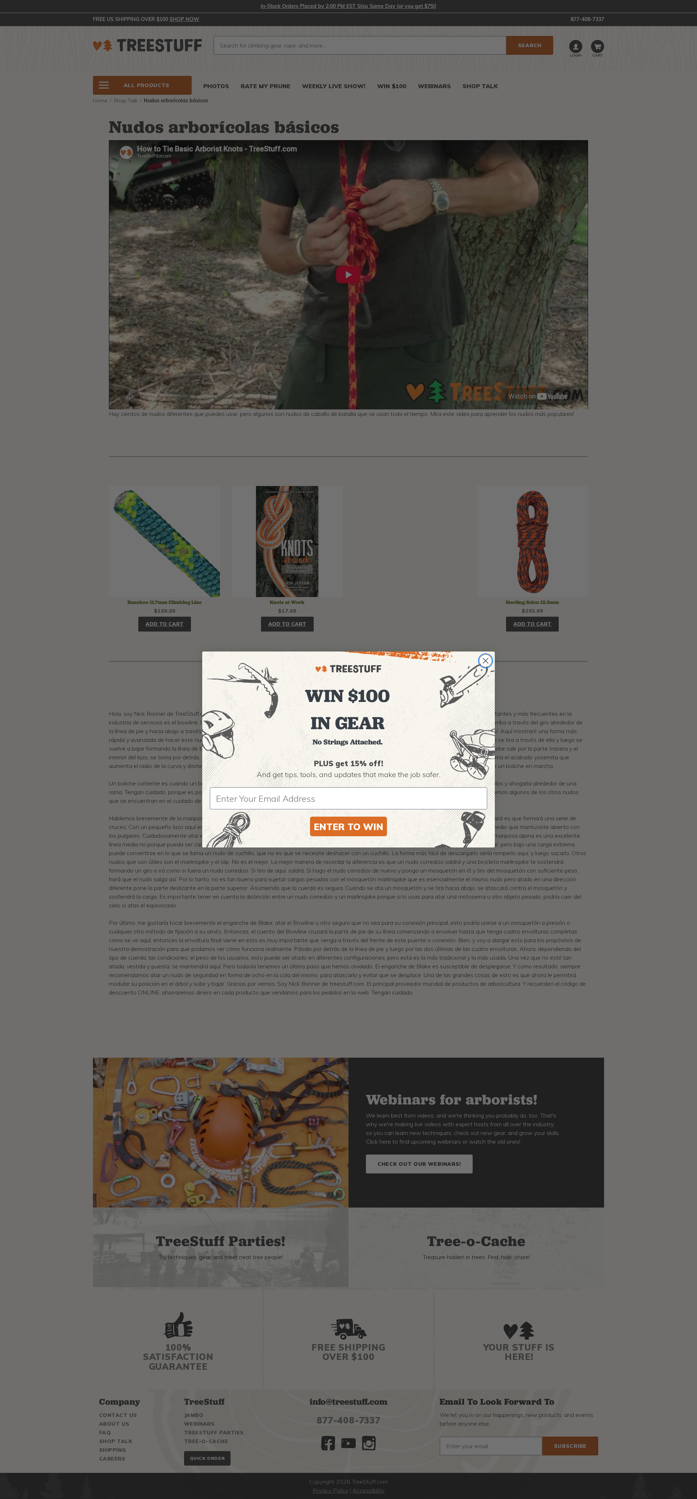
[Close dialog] (485, 660)
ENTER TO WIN (348, 826)
